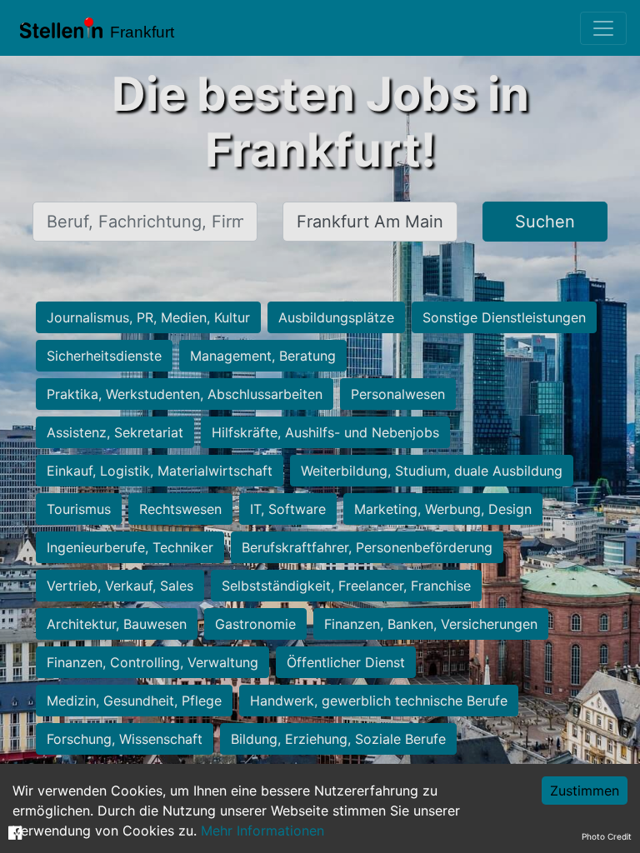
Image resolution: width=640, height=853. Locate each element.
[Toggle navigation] (603, 28)
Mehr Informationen (262, 830)
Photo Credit (607, 836)
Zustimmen (584, 790)
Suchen (545, 222)
